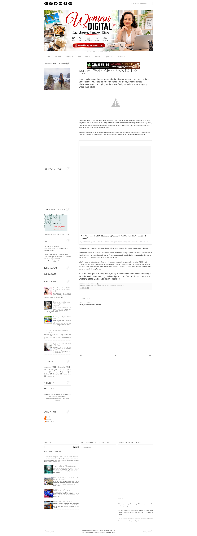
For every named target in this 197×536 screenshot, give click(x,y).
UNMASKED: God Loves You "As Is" (62, 501)
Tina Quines (50, 421)
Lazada (88, 285)
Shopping (120, 285)
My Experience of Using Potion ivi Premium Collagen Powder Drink (61, 289)
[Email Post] (98, 284)
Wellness (98, 56)
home (48, 56)
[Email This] (81, 288)
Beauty (61, 367)
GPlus (65, 3)
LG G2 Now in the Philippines (61, 490)
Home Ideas (69, 56)
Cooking (46, 374)
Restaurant (49, 376)
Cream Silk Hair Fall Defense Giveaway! (64, 466)
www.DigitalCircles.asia (51, 248)
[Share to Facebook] (88, 288)
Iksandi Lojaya (111, 532)
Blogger (57, 401)
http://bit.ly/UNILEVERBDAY (121, 267)
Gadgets (56, 372)
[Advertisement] (57, 129)
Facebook (51, 3)
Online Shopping (110, 285)
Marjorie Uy (92, 284)
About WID (58, 56)
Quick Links (109, 56)
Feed (46, 3)
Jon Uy (48, 417)
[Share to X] (86, 288)
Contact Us (121, 56)
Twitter (56, 3)
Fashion (63, 370)
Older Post (150, 355)
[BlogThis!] (83, 288)
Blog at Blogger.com (87, 532)
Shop (79, 56)
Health (46, 372)
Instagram (60, 3)
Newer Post (80, 355)
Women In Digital (86, 447)
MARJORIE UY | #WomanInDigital (105, 242)
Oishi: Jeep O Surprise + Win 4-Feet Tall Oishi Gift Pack (61, 457)
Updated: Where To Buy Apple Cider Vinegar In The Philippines (61, 304)
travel (65, 372)
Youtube (70, 3)
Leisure (87, 56)
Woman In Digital (97, 530)
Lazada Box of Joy (97, 285)
